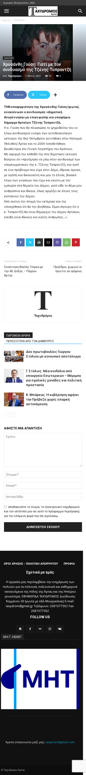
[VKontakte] (60, 629)
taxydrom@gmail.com (60, 742)
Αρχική (6, 20)
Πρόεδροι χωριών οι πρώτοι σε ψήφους (67, 269)
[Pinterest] (76, 242)
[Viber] (57, 242)
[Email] (48, 242)
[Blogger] (20, 629)
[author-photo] (43, 310)
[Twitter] (30, 242)
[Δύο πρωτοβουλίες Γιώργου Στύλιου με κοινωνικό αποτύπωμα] (14, 356)
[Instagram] (50, 629)
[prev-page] (6, 414)
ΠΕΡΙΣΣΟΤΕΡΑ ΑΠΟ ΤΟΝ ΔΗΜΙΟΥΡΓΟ (30, 341)
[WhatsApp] (67, 242)
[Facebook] (21, 242)
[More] (55, 95)
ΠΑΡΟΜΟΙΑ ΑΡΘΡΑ (18, 335)
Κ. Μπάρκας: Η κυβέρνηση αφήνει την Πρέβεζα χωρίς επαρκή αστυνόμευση (52, 399)
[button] (6, 11)
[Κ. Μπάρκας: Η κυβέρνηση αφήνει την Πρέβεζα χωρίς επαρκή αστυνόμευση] (14, 399)
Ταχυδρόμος (14, 75)
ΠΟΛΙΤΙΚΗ (19, 20)
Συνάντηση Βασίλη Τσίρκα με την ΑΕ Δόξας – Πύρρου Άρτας (23, 271)
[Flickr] (40, 629)
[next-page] (12, 414)
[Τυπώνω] (39, 242)
